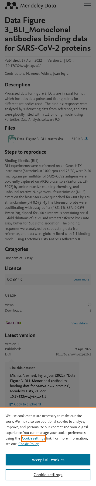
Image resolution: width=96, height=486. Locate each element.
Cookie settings (33, 438)
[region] (48, 446)
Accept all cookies (48, 460)
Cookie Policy (28, 444)
